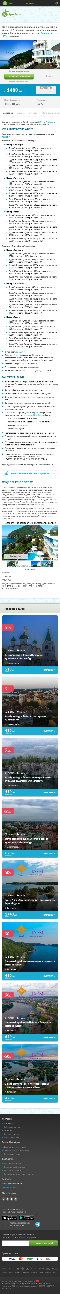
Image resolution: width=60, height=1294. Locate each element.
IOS (40, 122)
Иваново (30, 3)
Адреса (21, 112)
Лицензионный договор (14, 1167)
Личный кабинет (56, 3)
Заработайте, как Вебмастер (16, 1150)
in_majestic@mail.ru (32, 415)
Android (50, 122)
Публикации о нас (11, 1127)
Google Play (26, 1217)
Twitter (11, 1199)
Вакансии (7, 1130)
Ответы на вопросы (12, 1137)
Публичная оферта (12, 1170)
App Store (9, 1217)
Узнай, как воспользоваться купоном (30, 473)
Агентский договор (12, 1163)
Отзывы (33, 112)
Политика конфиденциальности (18, 1174)
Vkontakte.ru (7, 1199)
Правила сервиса (11, 1134)
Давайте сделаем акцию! (14, 1147)
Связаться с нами (10, 1187)
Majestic (5, 137)
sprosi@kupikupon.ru (12, 1183)
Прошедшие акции (12, 1154)
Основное (8, 112)
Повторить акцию (19, 76)
